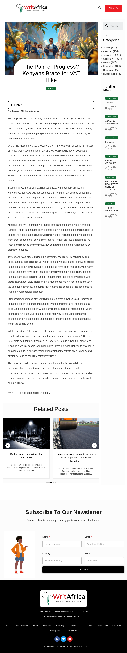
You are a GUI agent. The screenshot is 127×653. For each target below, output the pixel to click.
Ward (87, 553)
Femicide (109, 142)
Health (35, 626)
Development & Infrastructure (109, 626)
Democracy (108, 70)
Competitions (71, 631)
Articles (51, 88)
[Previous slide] (7, 445)
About (8, 626)
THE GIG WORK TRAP (111, 209)
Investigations (55, 631)
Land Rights (61, 626)
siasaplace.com (80, 646)
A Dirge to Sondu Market (112, 122)
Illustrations (108, 66)
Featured (107, 51)
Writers (106, 62)
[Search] (106, 26)
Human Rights (110, 73)
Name (46, 537)
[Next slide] (94, 445)
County (46, 553)
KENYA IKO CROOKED (110, 161)
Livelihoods (87, 626)
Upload (83, 569)
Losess (109, 102)
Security (74, 626)
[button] (100, 8)
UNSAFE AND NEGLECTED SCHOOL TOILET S (112, 185)
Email (88, 537)
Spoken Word (110, 59)
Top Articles (108, 55)
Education (47, 626)
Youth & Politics (21, 626)
